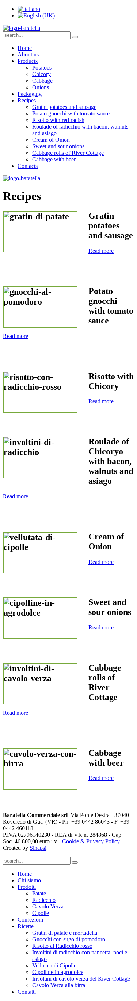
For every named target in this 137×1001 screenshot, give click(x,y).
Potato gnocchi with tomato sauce (71, 113)
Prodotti (27, 887)
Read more (101, 251)
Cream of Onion (51, 140)
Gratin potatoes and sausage (64, 107)
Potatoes (42, 67)
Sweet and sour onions (58, 146)
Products (28, 61)
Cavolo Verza (48, 906)
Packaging (30, 94)
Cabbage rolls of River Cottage (68, 153)
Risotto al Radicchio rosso (62, 946)
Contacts (28, 166)
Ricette (26, 926)
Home (25, 48)
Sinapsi (38, 848)
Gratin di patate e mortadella (64, 933)
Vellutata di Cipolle (54, 965)
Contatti (27, 992)
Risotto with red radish (58, 120)
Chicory (41, 74)
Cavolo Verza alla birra (58, 985)
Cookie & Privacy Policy (91, 841)
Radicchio (44, 900)
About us (28, 54)
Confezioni (30, 919)
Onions (40, 87)
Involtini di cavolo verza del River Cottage (81, 979)
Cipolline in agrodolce (57, 972)
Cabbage (42, 81)
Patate (39, 893)
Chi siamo (29, 880)
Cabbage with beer (54, 159)
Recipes (27, 100)
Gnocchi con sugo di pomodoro (68, 939)
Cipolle (40, 913)
